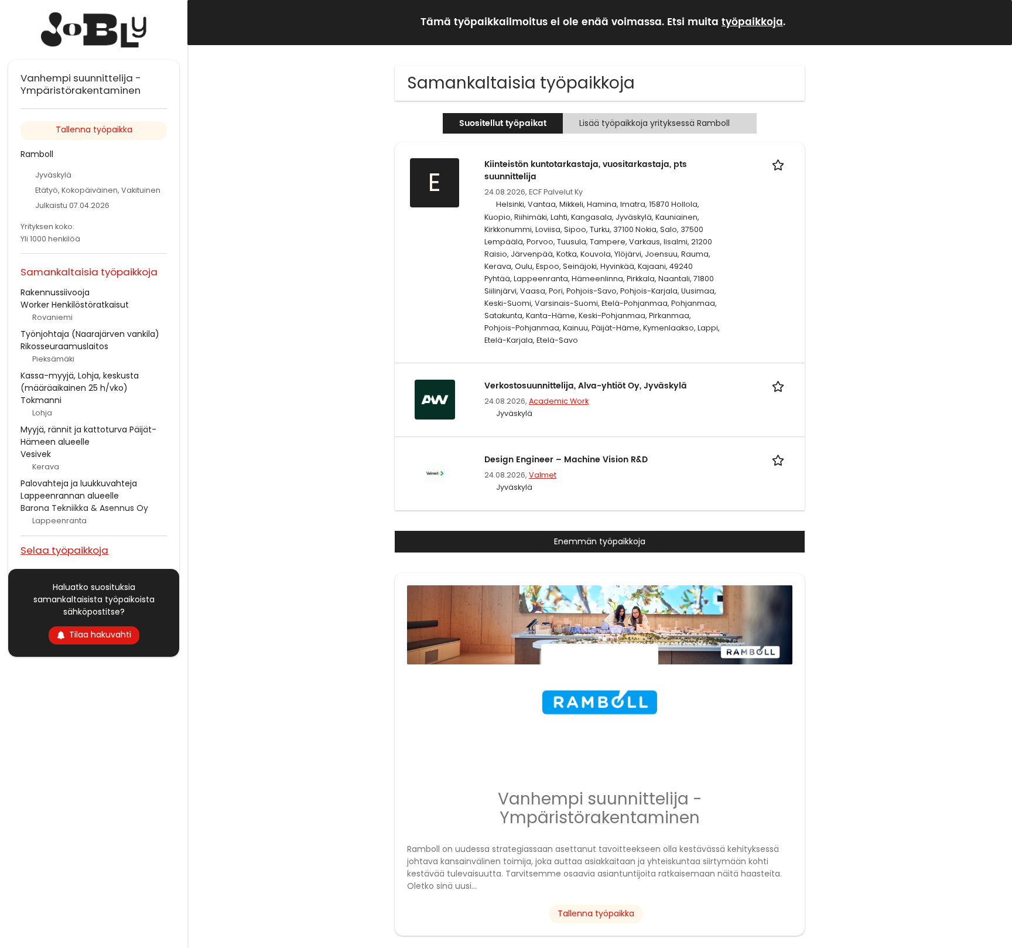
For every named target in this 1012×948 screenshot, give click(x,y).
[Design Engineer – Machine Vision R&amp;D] (434, 473)
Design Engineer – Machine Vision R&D (566, 459)
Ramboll (36, 154)
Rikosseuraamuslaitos (64, 346)
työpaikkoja (752, 22)
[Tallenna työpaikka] (780, 164)
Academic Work (559, 401)
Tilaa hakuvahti (100, 634)
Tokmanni (40, 400)
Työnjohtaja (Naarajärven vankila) (89, 334)
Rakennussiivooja (55, 292)
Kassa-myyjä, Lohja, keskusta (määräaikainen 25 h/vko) (79, 382)
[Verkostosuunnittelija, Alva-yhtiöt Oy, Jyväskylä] (434, 399)
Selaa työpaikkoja (64, 550)
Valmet (542, 475)
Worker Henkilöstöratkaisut (74, 305)
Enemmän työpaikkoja (599, 541)
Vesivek (35, 454)
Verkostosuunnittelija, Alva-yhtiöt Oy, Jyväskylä (585, 386)
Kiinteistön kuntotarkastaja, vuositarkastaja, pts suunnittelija (585, 170)
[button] (994, 22)
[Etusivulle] (93, 29)
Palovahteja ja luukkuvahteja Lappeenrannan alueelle (78, 490)
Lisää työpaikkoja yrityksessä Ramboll (654, 123)
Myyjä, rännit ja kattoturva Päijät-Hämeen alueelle (88, 436)
